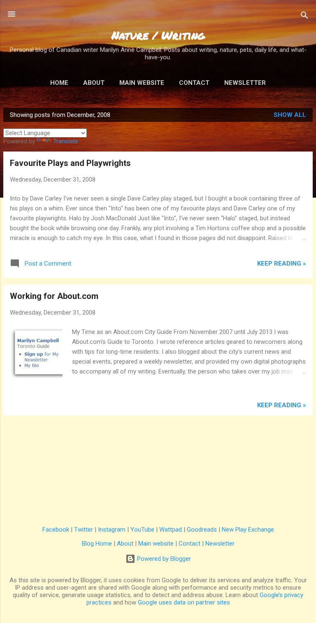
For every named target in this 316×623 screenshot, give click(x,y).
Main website (156, 543)
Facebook (55, 529)
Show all (290, 115)
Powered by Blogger (163, 558)
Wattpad (170, 529)
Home (59, 82)
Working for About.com (54, 296)
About (94, 82)
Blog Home (97, 543)
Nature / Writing (158, 35)
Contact (194, 82)
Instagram (111, 529)
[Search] (304, 16)
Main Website (141, 82)
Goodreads (202, 529)
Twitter (83, 529)
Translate (65, 141)
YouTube (142, 529)
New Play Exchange (248, 529)
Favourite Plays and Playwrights (70, 163)
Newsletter (245, 82)
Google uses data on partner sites (184, 602)
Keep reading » (281, 263)
